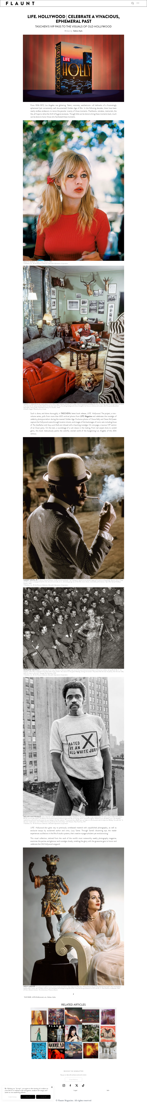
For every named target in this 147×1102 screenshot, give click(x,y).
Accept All (43, 1097)
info (108, 1090)
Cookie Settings (12, 1097)
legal (75, 1090)
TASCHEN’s (66, 413)
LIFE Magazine (86, 416)
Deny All (28, 1097)
